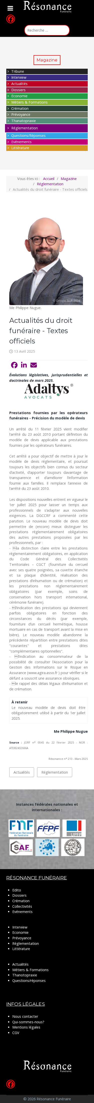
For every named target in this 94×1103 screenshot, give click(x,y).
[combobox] (47, 30)
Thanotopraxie (24, 975)
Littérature (20, 147)
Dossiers (18, 89)
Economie (19, 96)
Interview (18, 77)
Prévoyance (20, 114)
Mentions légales (26, 1027)
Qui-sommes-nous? (28, 1022)
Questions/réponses (29, 980)
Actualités (19, 83)
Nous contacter (25, 1016)
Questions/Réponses (28, 135)
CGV (15, 1032)
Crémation (20, 108)
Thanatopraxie (23, 120)
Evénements (21, 141)
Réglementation (24, 128)
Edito (16, 890)
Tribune (17, 71)
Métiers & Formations (29, 102)
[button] (14, 365)
